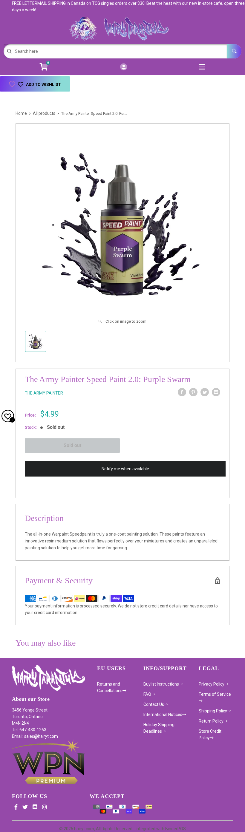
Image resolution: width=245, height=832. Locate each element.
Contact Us (153, 704)
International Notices (162, 714)
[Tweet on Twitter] (204, 392)
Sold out (72, 445)
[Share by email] (216, 392)
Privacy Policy (211, 684)
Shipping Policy (213, 711)
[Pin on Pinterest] (193, 392)
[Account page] (123, 67)
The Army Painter (44, 393)
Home (21, 113)
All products (44, 113)
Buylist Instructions (161, 684)
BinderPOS (175, 828)
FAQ (147, 694)
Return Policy (211, 721)
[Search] (234, 51)
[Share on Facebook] (182, 392)
